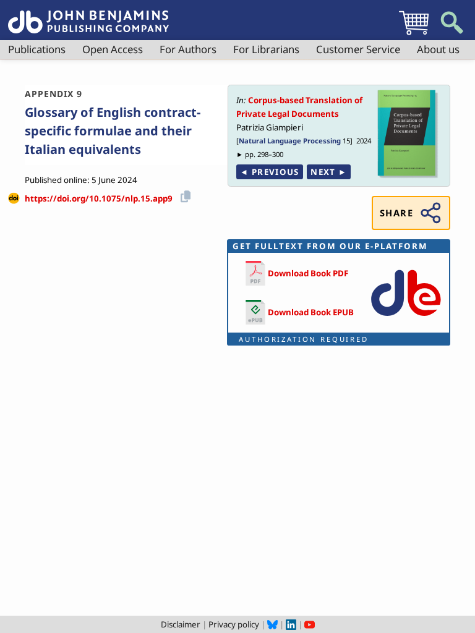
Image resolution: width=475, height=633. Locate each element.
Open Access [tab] (112, 49)
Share (396, 212)
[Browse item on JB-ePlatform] (406, 318)
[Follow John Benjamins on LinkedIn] (291, 624)
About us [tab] (438, 49)
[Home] (88, 14)
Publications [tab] (37, 49)
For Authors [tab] (188, 49)
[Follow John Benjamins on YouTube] (309, 624)
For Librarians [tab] (266, 49)
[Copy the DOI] (183, 194)
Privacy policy (233, 624)
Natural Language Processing (290, 140)
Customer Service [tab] (358, 49)
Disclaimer (180, 624)
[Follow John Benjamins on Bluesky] (272, 624)
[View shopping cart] (414, 34)
